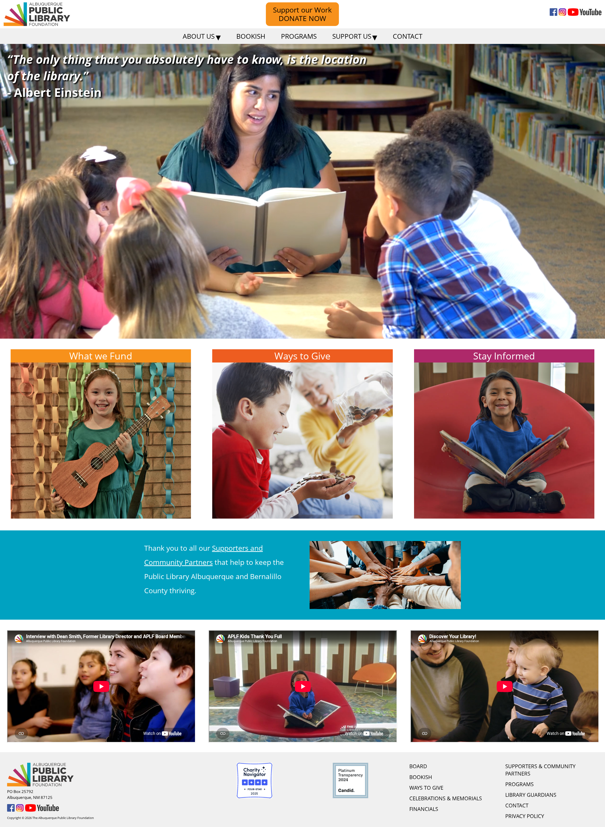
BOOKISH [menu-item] (250, 36)
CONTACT (516, 805)
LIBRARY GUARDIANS (530, 794)
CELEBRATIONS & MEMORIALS (445, 798)
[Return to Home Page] (101, 774)
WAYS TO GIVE (426, 787)
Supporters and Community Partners (203, 555)
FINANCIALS (423, 809)
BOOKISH (420, 777)
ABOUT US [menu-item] (199, 36)
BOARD (418, 766)
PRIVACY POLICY (524, 816)
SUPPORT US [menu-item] (351, 36)
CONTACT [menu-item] (407, 36)
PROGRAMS (519, 784)
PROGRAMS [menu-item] (299, 36)
